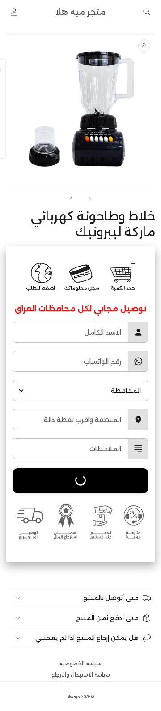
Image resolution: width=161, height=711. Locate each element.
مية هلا (74, 696)
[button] (147, 12)
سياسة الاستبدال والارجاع (80, 675)
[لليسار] (90, 199)
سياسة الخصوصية (80, 663)
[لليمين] (70, 199)
